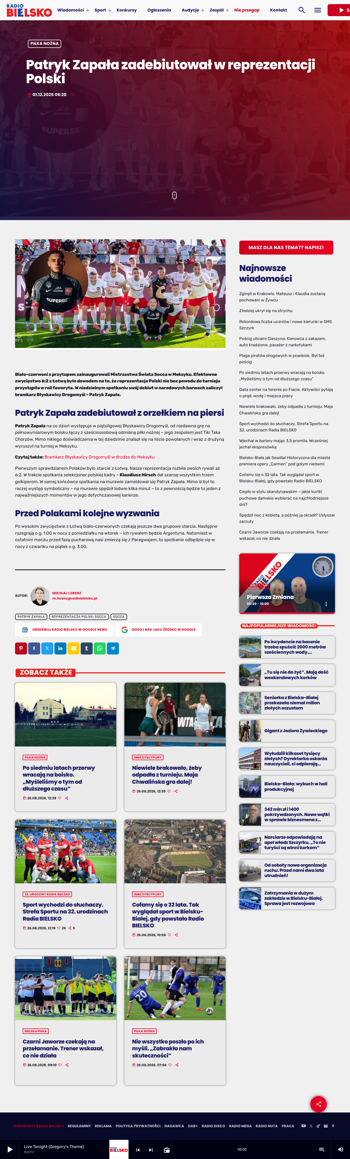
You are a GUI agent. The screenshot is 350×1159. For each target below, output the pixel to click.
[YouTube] (303, 1126)
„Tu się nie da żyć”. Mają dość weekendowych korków (296, 675)
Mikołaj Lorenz (66, 593)
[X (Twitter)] (311, 1126)
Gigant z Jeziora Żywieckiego (295, 731)
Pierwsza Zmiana (270, 597)
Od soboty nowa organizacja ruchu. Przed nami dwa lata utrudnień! (295, 870)
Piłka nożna (45, 44)
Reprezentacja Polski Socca (79, 617)
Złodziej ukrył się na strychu (265, 310)
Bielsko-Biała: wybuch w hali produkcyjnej (295, 786)
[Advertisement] (175, 145)
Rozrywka (258, 586)
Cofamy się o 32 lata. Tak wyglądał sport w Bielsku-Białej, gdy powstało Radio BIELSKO (168, 915)
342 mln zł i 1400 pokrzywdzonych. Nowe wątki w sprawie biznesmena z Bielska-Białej (297, 817)
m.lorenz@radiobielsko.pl (75, 598)
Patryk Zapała (31, 617)
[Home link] (29, 10)
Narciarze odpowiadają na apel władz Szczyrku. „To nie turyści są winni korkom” (295, 842)
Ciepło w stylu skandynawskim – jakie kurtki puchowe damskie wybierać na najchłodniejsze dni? (283, 498)
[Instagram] (325, 1126)
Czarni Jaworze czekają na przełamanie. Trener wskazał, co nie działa (63, 1048)
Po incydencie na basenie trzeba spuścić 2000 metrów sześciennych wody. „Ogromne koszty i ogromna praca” (295, 652)
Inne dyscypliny (148, 757)
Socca (119, 617)
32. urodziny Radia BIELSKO (47, 894)
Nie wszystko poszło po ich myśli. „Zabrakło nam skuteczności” (168, 1048)
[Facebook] (333, 1126)
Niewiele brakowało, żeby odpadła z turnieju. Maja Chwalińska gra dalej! (167, 774)
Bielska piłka (36, 1031)
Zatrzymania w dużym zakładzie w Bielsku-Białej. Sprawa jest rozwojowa (293, 898)
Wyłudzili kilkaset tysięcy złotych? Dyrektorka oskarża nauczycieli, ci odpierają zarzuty (295, 761)
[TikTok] (318, 1126)
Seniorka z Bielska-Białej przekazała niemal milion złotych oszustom (292, 702)
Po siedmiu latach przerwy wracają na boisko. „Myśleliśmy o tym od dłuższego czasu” (59, 778)
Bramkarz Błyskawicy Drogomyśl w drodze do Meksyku (100, 457)
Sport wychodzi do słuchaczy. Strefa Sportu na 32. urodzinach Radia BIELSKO (65, 911)
